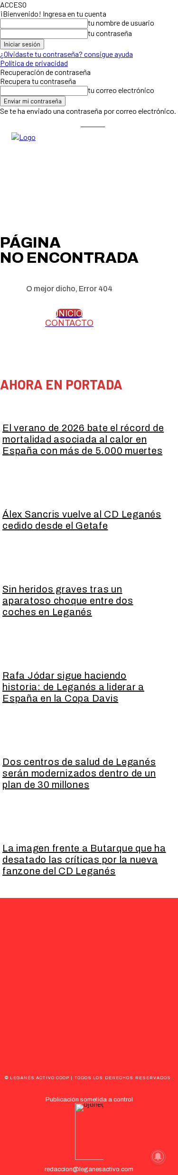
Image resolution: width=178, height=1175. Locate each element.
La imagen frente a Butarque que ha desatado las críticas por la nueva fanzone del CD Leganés (84, 859)
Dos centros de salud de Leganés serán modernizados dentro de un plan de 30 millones (79, 773)
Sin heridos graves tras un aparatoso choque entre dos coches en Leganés (67, 600)
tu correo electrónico (121, 89)
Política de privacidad (34, 62)
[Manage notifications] (158, 1156)
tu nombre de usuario (121, 22)
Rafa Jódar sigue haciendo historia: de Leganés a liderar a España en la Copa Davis (73, 686)
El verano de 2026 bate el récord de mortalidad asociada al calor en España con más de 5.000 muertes (83, 439)
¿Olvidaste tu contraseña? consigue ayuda (66, 53)
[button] (166, 166)
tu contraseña (110, 32)
